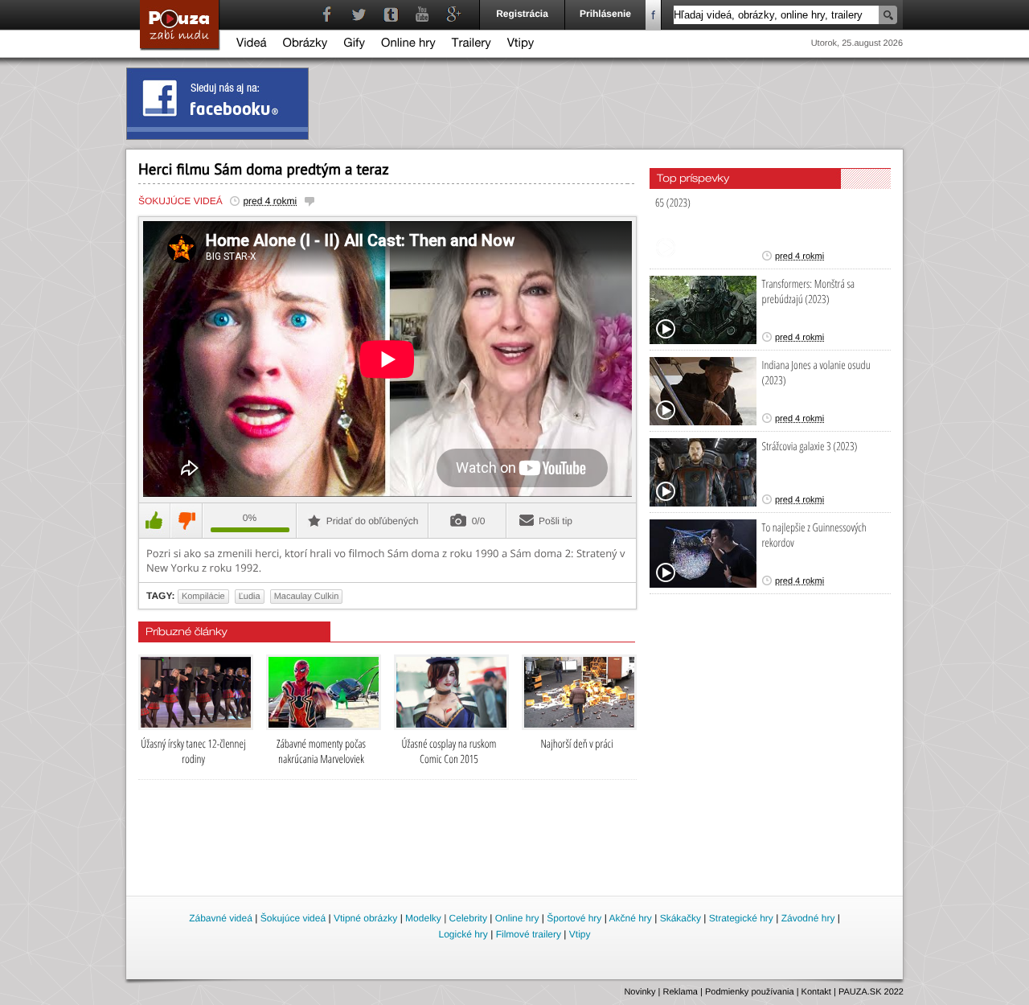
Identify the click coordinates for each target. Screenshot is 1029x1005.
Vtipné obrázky (365, 918)
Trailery (471, 45)
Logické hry (462, 934)
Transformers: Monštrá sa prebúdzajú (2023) (808, 292)
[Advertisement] (515, 849)
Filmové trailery (528, 934)
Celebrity (468, 918)
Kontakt (816, 992)
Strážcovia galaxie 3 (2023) (810, 446)
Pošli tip (555, 521)
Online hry (408, 45)
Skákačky (680, 918)
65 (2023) (673, 203)
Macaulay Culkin (306, 596)
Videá (251, 45)
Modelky (423, 918)
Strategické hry (741, 918)
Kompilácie (203, 596)
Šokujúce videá (180, 201)
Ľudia (249, 596)
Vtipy (521, 45)
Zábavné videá (220, 918)
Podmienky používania (749, 992)
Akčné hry (630, 918)
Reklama (680, 992)
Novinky (639, 992)
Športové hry (574, 918)
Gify (354, 45)
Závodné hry (808, 918)
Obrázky (305, 45)
